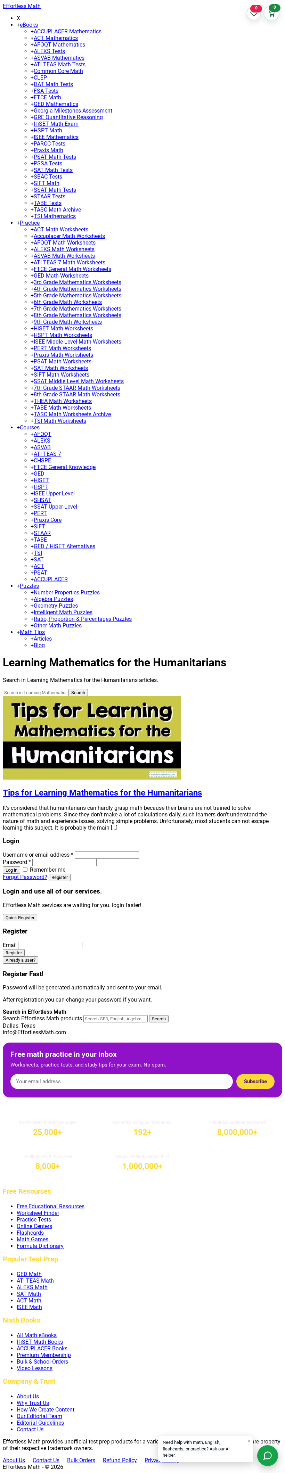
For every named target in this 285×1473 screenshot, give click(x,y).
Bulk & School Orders (42, 1361)
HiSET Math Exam (56, 124)
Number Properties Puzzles (67, 592)
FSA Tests (46, 91)
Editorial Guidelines (40, 1422)
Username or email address (38, 854)
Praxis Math (48, 150)
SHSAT (42, 500)
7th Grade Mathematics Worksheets (77, 308)
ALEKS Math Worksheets (64, 249)
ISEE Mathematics (56, 137)
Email (10, 945)
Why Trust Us (33, 1403)
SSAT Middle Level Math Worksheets (79, 381)
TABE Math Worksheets (62, 407)
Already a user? (20, 960)
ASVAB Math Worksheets (64, 256)
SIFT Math (46, 183)
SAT (39, 559)
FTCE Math (47, 97)
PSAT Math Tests (55, 157)
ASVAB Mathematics (59, 58)
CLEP (40, 77)
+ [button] (18, 25)
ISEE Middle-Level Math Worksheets (77, 341)
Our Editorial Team (39, 1416)
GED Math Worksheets (61, 275)
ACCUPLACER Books (42, 1348)
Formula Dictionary (40, 1246)
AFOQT (42, 434)
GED (39, 473)
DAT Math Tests (53, 84)
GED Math (29, 1274)
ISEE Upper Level (54, 493)
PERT (40, 513)
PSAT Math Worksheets (62, 361)
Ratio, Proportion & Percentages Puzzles (83, 619)
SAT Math (29, 1294)
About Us (28, 1396)
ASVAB (42, 447)
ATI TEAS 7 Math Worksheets (69, 262)
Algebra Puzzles (53, 599)
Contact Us (30, 1429)
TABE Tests (48, 203)
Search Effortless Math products (42, 1018)
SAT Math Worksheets (61, 368)
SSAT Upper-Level (55, 506)
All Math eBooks (37, 1335)
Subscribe (255, 1081)
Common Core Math (58, 71)
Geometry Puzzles (56, 605)
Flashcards (30, 1232)
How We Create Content (45, 1409)
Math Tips (32, 632)
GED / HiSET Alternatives (64, 546)
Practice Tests (34, 1219)
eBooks (29, 25)
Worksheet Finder (38, 1213)
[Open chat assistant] (267, 1455)
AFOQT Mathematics (59, 44)
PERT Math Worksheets (62, 348)
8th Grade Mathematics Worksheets (77, 315)
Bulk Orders (81, 1460)
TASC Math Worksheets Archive (72, 414)
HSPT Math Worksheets (63, 335)
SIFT (39, 526)
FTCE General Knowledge (65, 467)
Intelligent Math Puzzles (63, 612)
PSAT (40, 572)
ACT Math (29, 1300)
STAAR (42, 533)
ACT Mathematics (56, 38)
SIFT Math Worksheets (61, 374)
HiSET (41, 480)
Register (59, 877)
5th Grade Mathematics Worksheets (77, 295)
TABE (40, 539)
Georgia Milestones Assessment (73, 110)
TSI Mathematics (55, 216)
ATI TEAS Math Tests (60, 64)
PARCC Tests (49, 143)
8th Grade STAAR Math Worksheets (77, 394)
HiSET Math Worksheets (63, 328)
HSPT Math (48, 130)
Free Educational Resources (50, 1206)
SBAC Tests (48, 176)
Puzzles (29, 586)
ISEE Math (29, 1307)
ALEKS (42, 440)
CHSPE (42, 460)
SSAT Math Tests (55, 190)
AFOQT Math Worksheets (65, 242)
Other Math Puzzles (58, 625)
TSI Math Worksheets (60, 421)
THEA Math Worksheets (63, 401)
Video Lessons (34, 1368)
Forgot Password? (25, 877)
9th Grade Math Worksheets (68, 322)
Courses (30, 427)
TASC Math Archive (57, 209)
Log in (11, 870)
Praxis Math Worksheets (63, 355)
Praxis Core (48, 520)
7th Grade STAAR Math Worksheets (77, 388)
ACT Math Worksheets (61, 229)
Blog (39, 645)
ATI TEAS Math (35, 1280)
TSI (38, 553)
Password (17, 862)
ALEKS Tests (49, 51)
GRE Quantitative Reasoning (68, 117)
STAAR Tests (49, 196)
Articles (43, 638)
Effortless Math (22, 6)
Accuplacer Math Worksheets (69, 236)
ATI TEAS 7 (47, 454)
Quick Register (20, 917)
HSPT (41, 487)
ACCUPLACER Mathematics (67, 31)
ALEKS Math (32, 1287)
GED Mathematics (56, 104)
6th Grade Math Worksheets (68, 302)
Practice (30, 223)
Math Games (32, 1239)
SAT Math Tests (53, 170)
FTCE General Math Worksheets (72, 269)
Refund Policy (120, 1460)
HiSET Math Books (40, 1342)
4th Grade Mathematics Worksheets (77, 289)
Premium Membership (44, 1355)
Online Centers (34, 1226)
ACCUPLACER (51, 579)
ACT (39, 566)
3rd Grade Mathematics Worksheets (77, 282)
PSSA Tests (48, 163)
